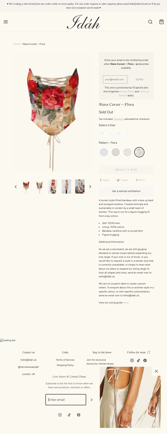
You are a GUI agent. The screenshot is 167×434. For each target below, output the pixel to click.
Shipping (119, 119)
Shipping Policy (65, 365)
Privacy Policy (126, 91)
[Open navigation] (5, 22)
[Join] (91, 399)
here (125, 302)
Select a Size (107, 125)
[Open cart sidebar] (161, 22)
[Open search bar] (150, 22)
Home (16, 44)
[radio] (102, 133)
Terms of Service (65, 359)
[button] (15, 186)
